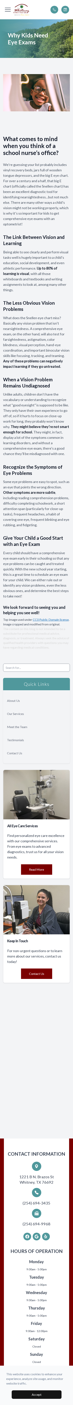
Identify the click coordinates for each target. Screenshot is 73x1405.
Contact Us (14, 753)
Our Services (15, 714)
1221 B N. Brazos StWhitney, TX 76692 (36, 1179)
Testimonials (15, 740)
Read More (36, 869)
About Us (13, 700)
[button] (8, 10)
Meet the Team (17, 727)
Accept (36, 1394)
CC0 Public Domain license (51, 619)
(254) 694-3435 (36, 1203)
